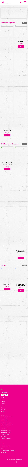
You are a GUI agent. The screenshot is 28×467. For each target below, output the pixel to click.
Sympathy (3, 409)
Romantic (3, 407)
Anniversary (4, 418)
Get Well (3, 403)
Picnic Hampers (5, 434)
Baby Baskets (4, 420)
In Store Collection (5, 446)
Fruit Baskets (4, 428)
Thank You (3, 411)
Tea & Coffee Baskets (6, 438)
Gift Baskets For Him (6, 432)
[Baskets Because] (7, 2)
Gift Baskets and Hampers (7, 416)
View (7, 47)
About (2, 444)
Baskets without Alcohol (7, 424)
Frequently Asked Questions (7, 450)
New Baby (3, 405)
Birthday (3, 401)
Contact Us (3, 452)
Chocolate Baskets (5, 426)
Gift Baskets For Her (6, 430)
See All (24, 22)
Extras (2, 442)
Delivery (3, 448)
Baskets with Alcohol (6, 422)
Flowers (3, 400)
